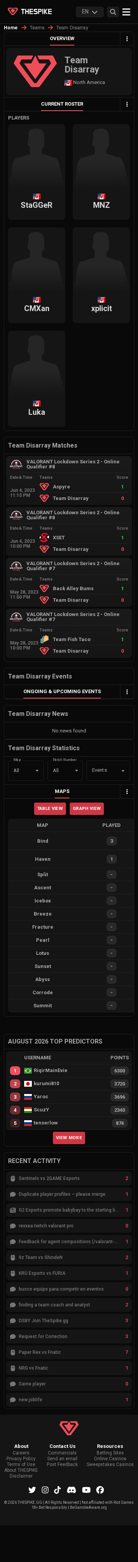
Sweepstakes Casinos (110, 1464)
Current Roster (62, 104)
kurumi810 (46, 1083)
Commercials (62, 1453)
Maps (62, 791)
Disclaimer (21, 1476)
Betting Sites (110, 1453)
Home (11, 27)
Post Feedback (62, 1464)
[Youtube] (86, 1490)
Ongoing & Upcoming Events (62, 691)
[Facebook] (100, 1490)
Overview (62, 38)
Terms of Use (21, 1464)
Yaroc (41, 1096)
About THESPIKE (21, 1470)
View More (69, 1137)
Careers (21, 1453)
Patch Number (65, 759)
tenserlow (46, 1123)
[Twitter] (32, 1490)
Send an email (62, 1458)
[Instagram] (45, 1490)
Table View (50, 808)
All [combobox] (16, 770)
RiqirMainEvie (50, 1070)
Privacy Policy (21, 1458)
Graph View (87, 808)
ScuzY (41, 1110)
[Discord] (71, 1490)
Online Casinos (110, 1458)
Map (17, 759)
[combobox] (97, 770)
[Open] (123, 770)
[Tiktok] (57, 1490)
